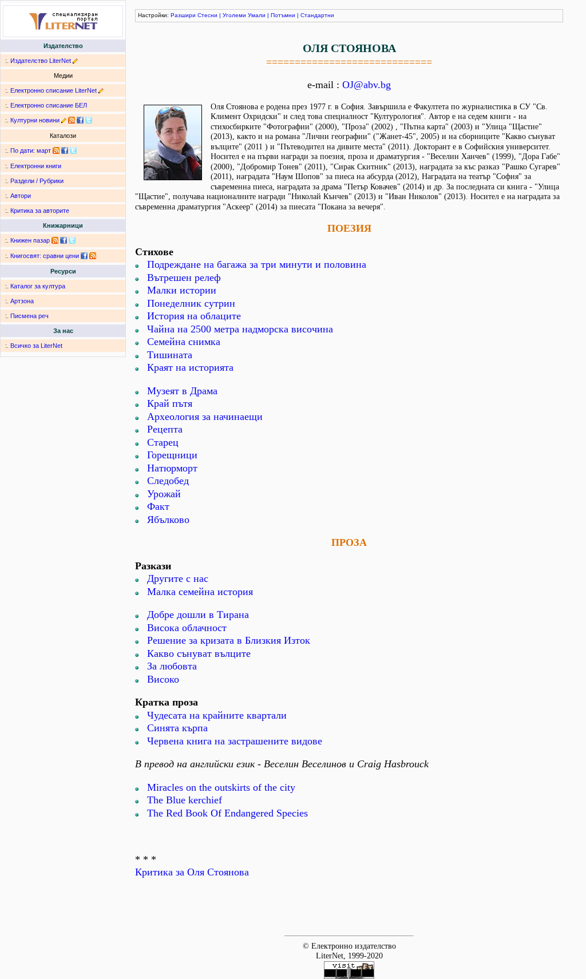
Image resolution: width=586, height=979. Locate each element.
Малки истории (181, 290)
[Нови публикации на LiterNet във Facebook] (64, 150)
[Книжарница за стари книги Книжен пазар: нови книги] (55, 240)
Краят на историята (190, 367)
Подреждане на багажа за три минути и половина (256, 264)
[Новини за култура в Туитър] (88, 120)
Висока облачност (187, 627)
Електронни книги (35, 165)
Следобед (168, 480)
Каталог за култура (37, 286)
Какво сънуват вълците (199, 653)
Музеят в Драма (182, 391)
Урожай (164, 494)
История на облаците (194, 316)
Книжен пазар (30, 240)
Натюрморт (172, 468)
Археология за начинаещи (205, 416)
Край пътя (169, 403)
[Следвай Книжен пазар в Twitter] (72, 240)
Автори (20, 195)
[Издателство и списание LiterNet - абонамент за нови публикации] (56, 150)
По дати (21, 150)
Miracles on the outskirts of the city (221, 787)
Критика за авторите (39, 210)
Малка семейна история (200, 591)
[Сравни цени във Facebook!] (84, 255)
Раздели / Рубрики (37, 180)
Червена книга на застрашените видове (234, 741)
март (44, 150)
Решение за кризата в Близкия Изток (228, 640)
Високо (163, 679)
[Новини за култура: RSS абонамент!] (71, 120)
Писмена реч (29, 315)
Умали (257, 15)
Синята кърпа (177, 728)
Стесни (207, 15)
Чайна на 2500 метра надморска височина (240, 329)
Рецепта (165, 429)
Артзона (22, 301)
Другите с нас (177, 578)
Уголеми (234, 15)
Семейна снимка (183, 341)
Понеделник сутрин (191, 303)
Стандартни (317, 15)
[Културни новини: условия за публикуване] (63, 120)
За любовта (172, 666)
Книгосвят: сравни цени (44, 255)
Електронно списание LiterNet (53, 90)
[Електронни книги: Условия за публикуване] (75, 60)
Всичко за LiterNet (36, 345)
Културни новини (35, 120)
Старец (163, 442)
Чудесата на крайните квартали (217, 715)
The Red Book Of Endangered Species (227, 813)
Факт (158, 506)
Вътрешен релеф (184, 277)
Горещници (172, 455)
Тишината (169, 354)
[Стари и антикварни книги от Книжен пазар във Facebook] (63, 240)
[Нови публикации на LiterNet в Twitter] (73, 150)
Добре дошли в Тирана (198, 614)
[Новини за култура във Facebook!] (80, 120)
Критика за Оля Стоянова (192, 872)
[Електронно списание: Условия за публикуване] (101, 90)
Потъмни (283, 15)
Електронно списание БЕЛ (48, 105)
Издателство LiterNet (40, 60)
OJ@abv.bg (366, 84)
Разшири (183, 15)
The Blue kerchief (184, 800)
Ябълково (168, 519)
